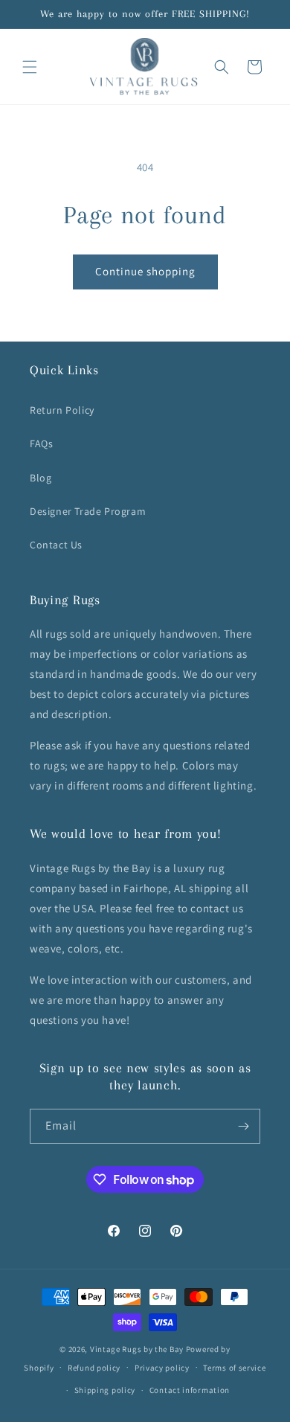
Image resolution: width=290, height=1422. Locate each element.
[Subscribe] (243, 1126)
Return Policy (62, 410)
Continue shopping (145, 271)
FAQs (41, 443)
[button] (29, 67)
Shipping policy (105, 1390)
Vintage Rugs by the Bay (137, 1349)
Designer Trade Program (88, 511)
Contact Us (56, 544)
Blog (40, 477)
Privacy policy (162, 1367)
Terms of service (234, 1367)
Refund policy (94, 1367)
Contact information (189, 1390)
